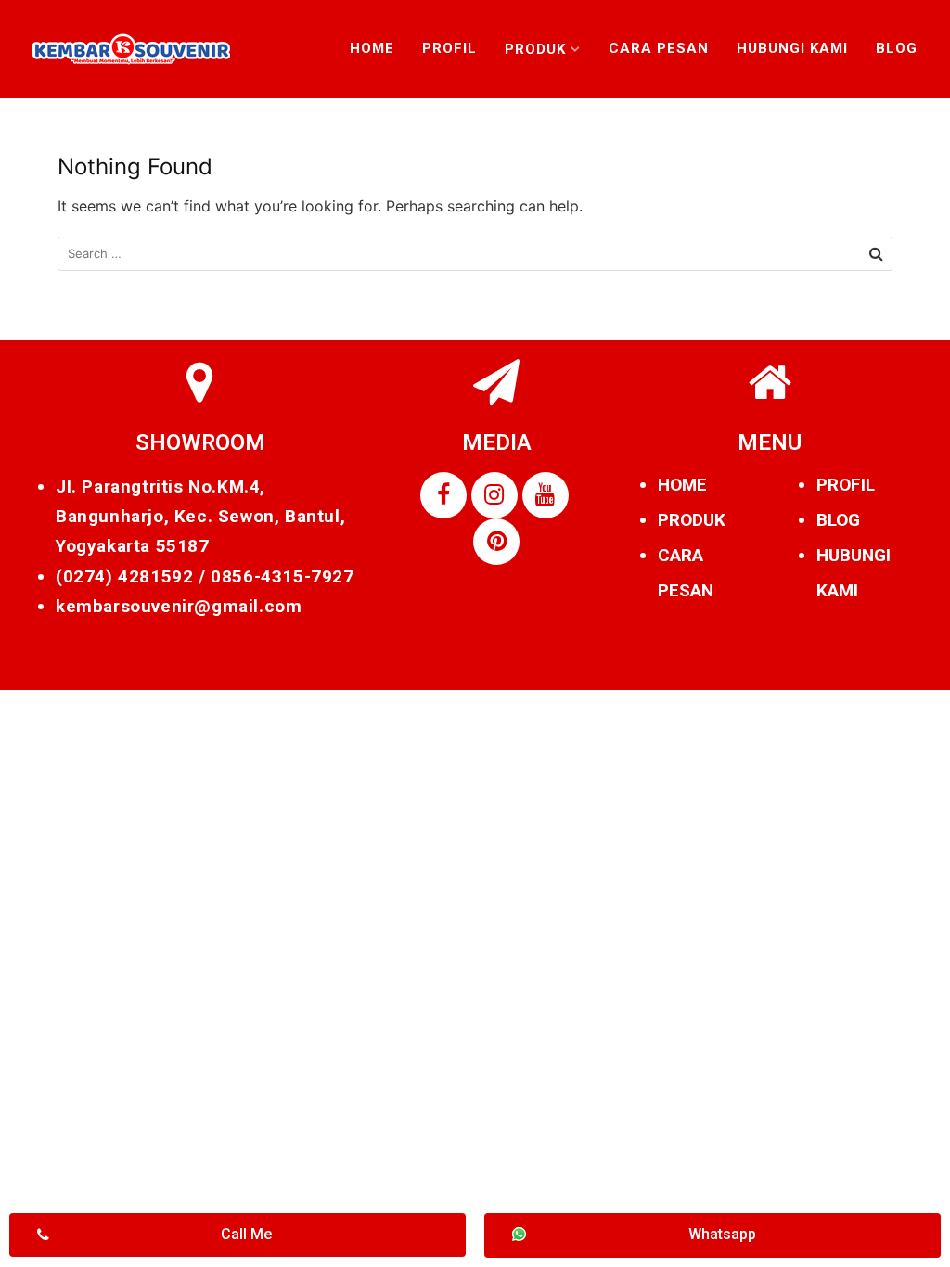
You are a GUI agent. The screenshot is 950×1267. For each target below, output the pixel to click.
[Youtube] (545, 495)
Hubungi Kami (792, 48)
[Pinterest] (496, 541)
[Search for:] (475, 254)
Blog (897, 48)
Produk (535, 49)
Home (372, 48)
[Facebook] (443, 495)
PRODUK (691, 520)
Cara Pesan (659, 48)
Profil (449, 48)
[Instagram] (494, 495)
